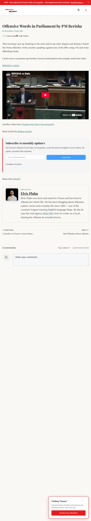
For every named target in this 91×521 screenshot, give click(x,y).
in (16, 178)
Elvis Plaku (29, 193)
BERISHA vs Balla (10, 65)
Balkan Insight (25, 131)
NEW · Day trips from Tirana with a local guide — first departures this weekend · (44, 2)
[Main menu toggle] (86, 10)
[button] (79, 10)
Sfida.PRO (48, 213)
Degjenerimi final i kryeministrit (38, 124)
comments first (81, 248)
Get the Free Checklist (68, 513)
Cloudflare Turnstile (14, 164)
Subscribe (66, 157)
